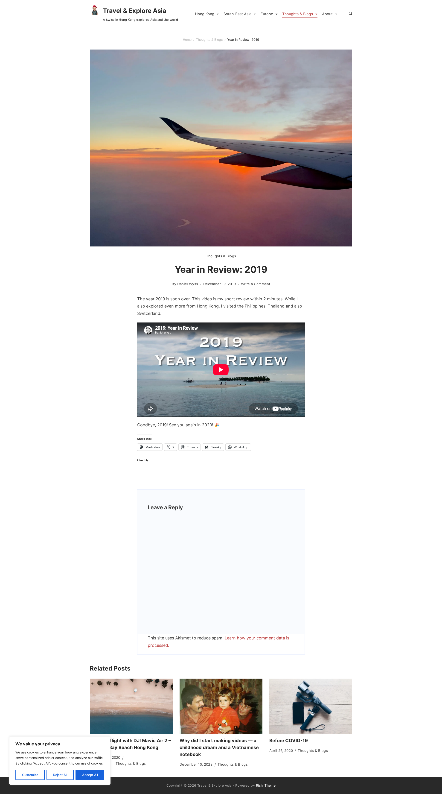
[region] (59, 760)
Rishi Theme (266, 785)
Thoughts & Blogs (297, 14)
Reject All (60, 775)
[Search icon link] (349, 13)
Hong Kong (204, 14)
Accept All (90, 775)
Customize (30, 775)
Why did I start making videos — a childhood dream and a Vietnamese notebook (219, 747)
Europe (267, 14)
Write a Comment (255, 284)
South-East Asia (237, 14)
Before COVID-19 (288, 740)
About (327, 14)
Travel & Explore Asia (134, 11)
